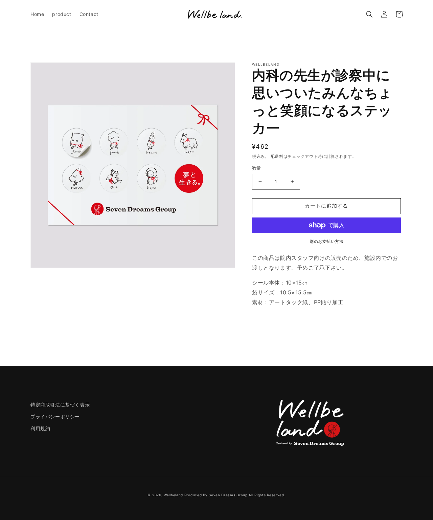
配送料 (277, 156)
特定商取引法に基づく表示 (60, 405)
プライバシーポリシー (55, 416)
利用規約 (40, 428)
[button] (369, 14)
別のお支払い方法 (326, 241)
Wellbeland (173, 495)
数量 (256, 168)
